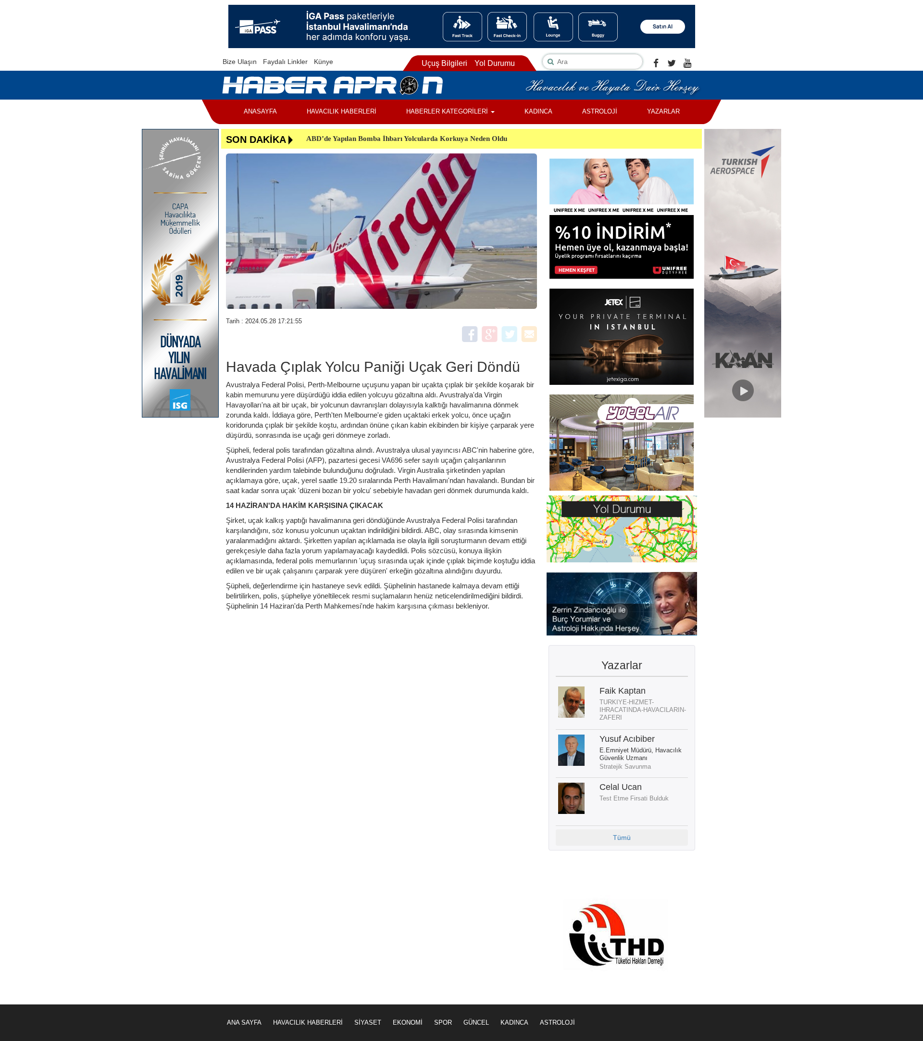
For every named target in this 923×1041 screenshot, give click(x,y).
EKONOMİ (408, 1022)
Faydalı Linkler (285, 61)
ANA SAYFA (244, 1022)
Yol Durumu (494, 63)
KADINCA (538, 111)
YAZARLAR (663, 111)
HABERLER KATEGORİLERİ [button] (448, 111)
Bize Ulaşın (240, 61)
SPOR (443, 1022)
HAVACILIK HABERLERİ (341, 111)
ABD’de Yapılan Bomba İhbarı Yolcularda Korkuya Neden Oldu (406, 138)
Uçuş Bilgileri (444, 63)
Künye (323, 61)
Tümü (622, 837)
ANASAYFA (260, 111)
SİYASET (367, 1022)
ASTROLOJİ (599, 111)
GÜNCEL (476, 1022)
